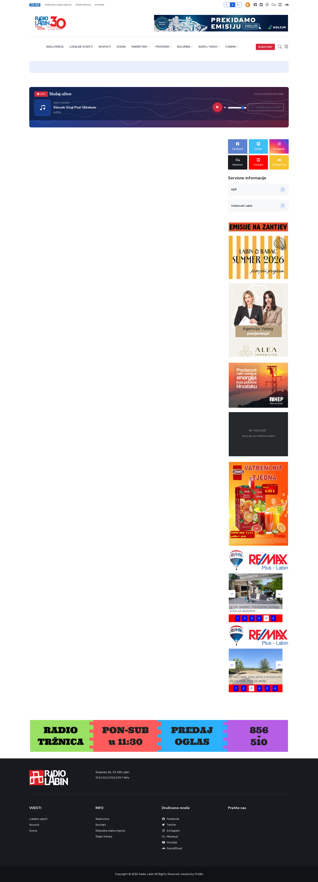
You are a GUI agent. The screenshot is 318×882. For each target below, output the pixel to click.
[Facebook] (255, 4)
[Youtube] (280, 4)
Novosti (105, 46)
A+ (238, 5)
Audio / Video (207, 46)
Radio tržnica (83, 4)
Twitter (171, 824)
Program (162, 46)
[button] (36, 4)
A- (227, 5)
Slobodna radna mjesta (58, 4)
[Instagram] (267, 4)
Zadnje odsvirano (267, 107)
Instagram (173, 830)
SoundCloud (174, 848)
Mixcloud (172, 836)
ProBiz (199, 874)
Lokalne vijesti (81, 46)
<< (232, 593)
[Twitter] (261, 4)
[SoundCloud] (286, 4)
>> (279, 593)
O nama (230, 46)
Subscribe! (265, 46)
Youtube (172, 842)
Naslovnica (54, 46)
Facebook (173, 819)
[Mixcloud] (273, 4)
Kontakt (99, 4)
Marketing (139, 46)
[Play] (217, 107)
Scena (121, 46)
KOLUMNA (183, 46)
